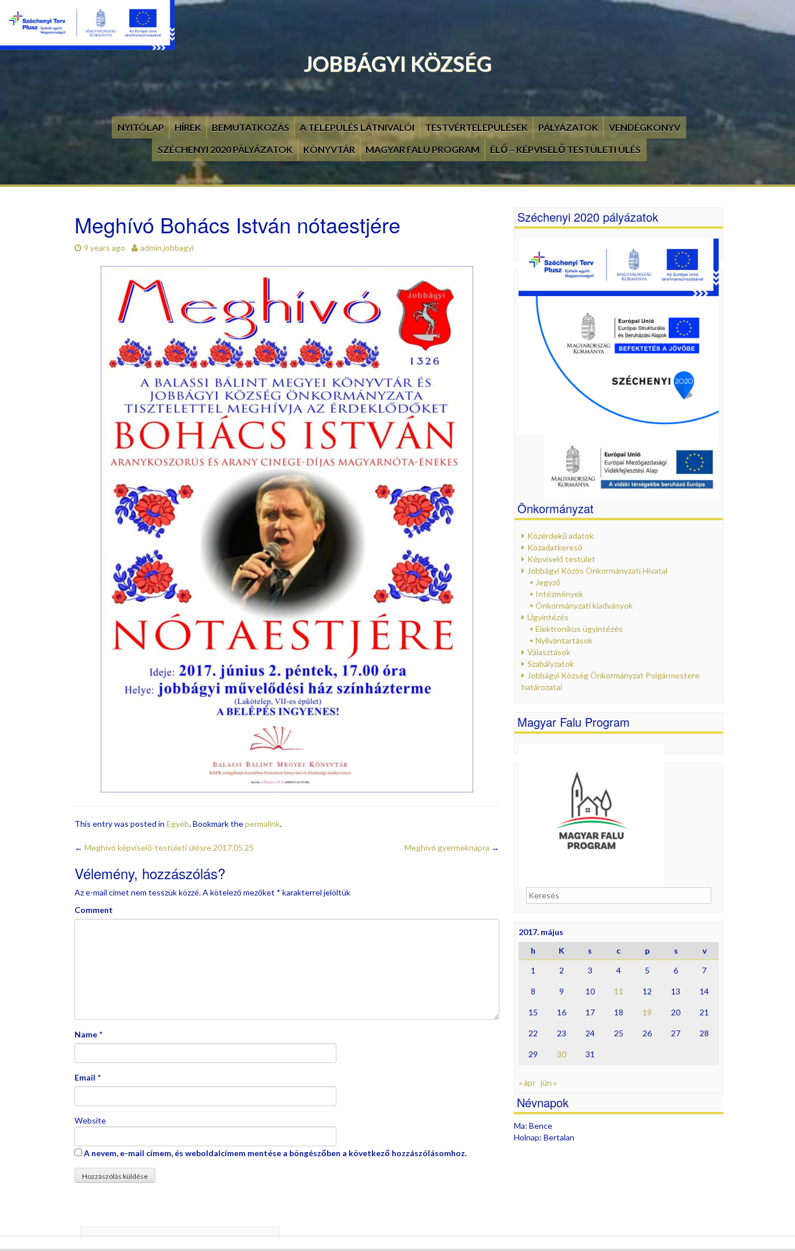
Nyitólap (141, 127)
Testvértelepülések (476, 127)
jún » (549, 1082)
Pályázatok (568, 127)
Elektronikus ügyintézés (579, 629)
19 (647, 1012)
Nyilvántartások (563, 640)
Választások (548, 652)
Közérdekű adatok (560, 536)
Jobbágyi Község (398, 63)
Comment (93, 910)
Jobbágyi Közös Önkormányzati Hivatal (597, 570)
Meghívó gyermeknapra (451, 847)
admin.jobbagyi (167, 248)
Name (85, 1034)
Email (84, 1077)
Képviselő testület (561, 559)
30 (561, 1054)
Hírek (188, 127)
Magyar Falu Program (422, 149)
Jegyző (547, 582)
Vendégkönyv (644, 127)
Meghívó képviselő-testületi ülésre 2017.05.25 (164, 847)
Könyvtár (329, 149)
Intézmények (559, 594)
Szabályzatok (550, 664)
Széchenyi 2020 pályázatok (225, 149)
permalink (262, 824)
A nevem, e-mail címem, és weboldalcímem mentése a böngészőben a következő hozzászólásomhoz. (275, 1153)
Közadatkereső (555, 547)
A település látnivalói (357, 127)
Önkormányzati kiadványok (584, 605)
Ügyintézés (548, 617)
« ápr (527, 1082)
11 (618, 991)
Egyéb (177, 824)
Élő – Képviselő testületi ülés (565, 149)
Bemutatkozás (250, 127)
